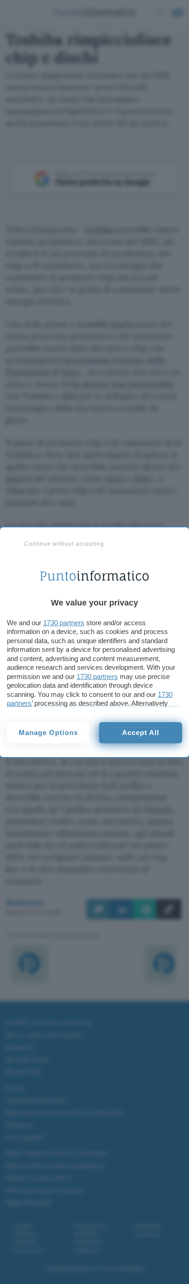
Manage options (48, 732)
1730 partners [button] (63, 623)
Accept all (140, 732)
